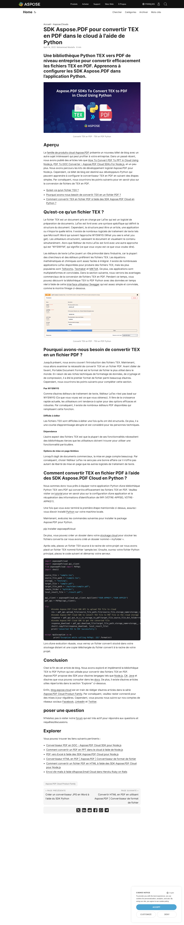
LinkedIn (80, 701)
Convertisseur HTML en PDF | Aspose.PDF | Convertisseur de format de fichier (91, 758)
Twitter (92, 701)
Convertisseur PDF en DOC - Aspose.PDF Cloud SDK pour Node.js (83, 745)
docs (97, 679)
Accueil (47, 24)
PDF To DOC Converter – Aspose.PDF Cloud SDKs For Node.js (88, 164)
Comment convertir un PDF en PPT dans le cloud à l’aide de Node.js (84, 749)
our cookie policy (162, 901)
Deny (166, 914)
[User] (158, 4)
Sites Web (109, 4)
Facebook (68, 701)
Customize (146, 914)
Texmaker (80, 268)
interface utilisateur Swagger (83, 284)
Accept (156, 907)
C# (125, 675)
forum (79, 718)
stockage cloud (109, 535)
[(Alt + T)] (35, 12)
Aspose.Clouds (60, 24)
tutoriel (58, 493)
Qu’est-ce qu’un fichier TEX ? (62, 190)
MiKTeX (93, 268)
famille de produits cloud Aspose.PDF (68, 152)
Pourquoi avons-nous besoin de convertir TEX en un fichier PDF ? (83, 194)
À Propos (122, 4)
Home (27, 12)
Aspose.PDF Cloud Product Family (63, 693)
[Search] (165, 4)
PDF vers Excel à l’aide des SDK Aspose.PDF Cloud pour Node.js (82, 754)
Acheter (85, 4)
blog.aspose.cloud (61, 690)
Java (131, 675)
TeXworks (67, 268)
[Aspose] (29, 4)
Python (70, 511)
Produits (73, 4)
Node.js (118, 675)
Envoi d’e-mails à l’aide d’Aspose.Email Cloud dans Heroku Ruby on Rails (86, 771)
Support (96, 4)
